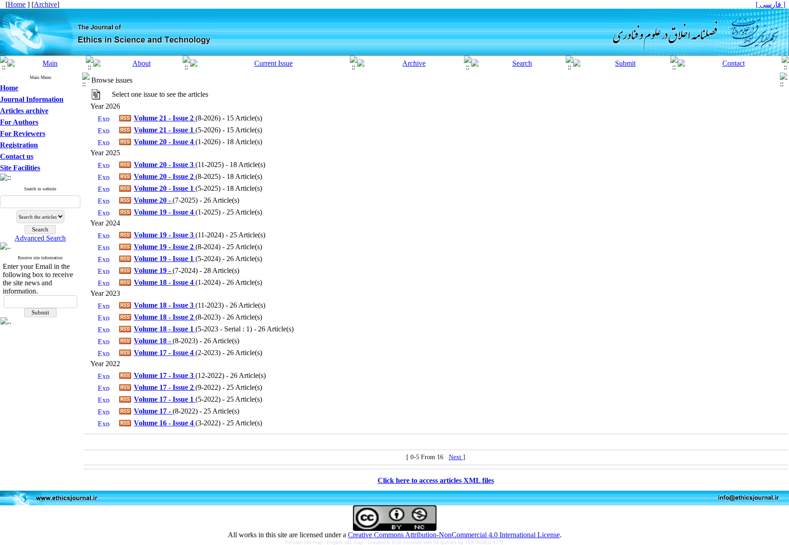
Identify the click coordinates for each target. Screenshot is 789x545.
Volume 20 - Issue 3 (164, 164)
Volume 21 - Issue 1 (164, 130)
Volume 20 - (153, 200)
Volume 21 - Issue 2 (164, 118)
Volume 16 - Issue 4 (164, 423)
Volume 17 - (153, 411)
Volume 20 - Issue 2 (164, 176)
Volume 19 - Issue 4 (164, 212)
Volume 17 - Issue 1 (164, 399)
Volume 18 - (153, 341)
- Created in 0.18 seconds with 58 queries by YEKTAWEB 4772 (434, 542)
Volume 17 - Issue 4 (164, 352)
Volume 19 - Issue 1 (164, 258)
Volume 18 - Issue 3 (164, 305)
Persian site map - (306, 542)
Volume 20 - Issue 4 (164, 142)
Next (456, 457)
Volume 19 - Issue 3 (164, 235)
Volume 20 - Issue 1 (164, 188)
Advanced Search (40, 238)
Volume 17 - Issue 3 (164, 375)
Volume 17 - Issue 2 (164, 387)
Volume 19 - (153, 270)
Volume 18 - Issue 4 (164, 282)
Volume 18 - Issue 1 (164, 329)
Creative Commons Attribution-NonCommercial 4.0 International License (454, 535)
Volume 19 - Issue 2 (164, 247)
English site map (345, 542)
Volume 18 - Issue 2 (164, 317)
